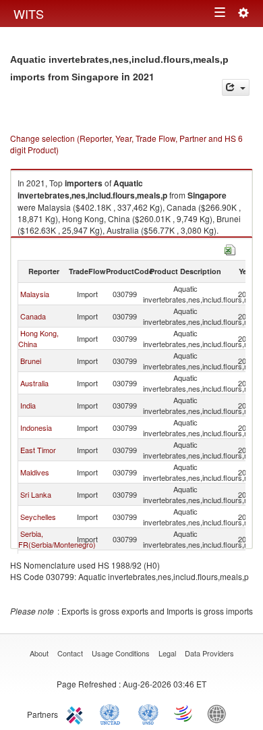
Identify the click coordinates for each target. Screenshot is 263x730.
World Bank (219, 713)
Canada (33, 316)
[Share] (236, 87)
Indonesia (36, 427)
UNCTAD (112, 713)
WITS (28, 13)
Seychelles (38, 516)
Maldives (34, 472)
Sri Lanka (35, 494)
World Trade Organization (184, 713)
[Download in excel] (230, 248)
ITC (76, 713)
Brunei (30, 360)
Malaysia (34, 293)
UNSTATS (148, 713)
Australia (34, 382)
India (28, 405)
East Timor (38, 449)
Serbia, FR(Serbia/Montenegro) (57, 539)
